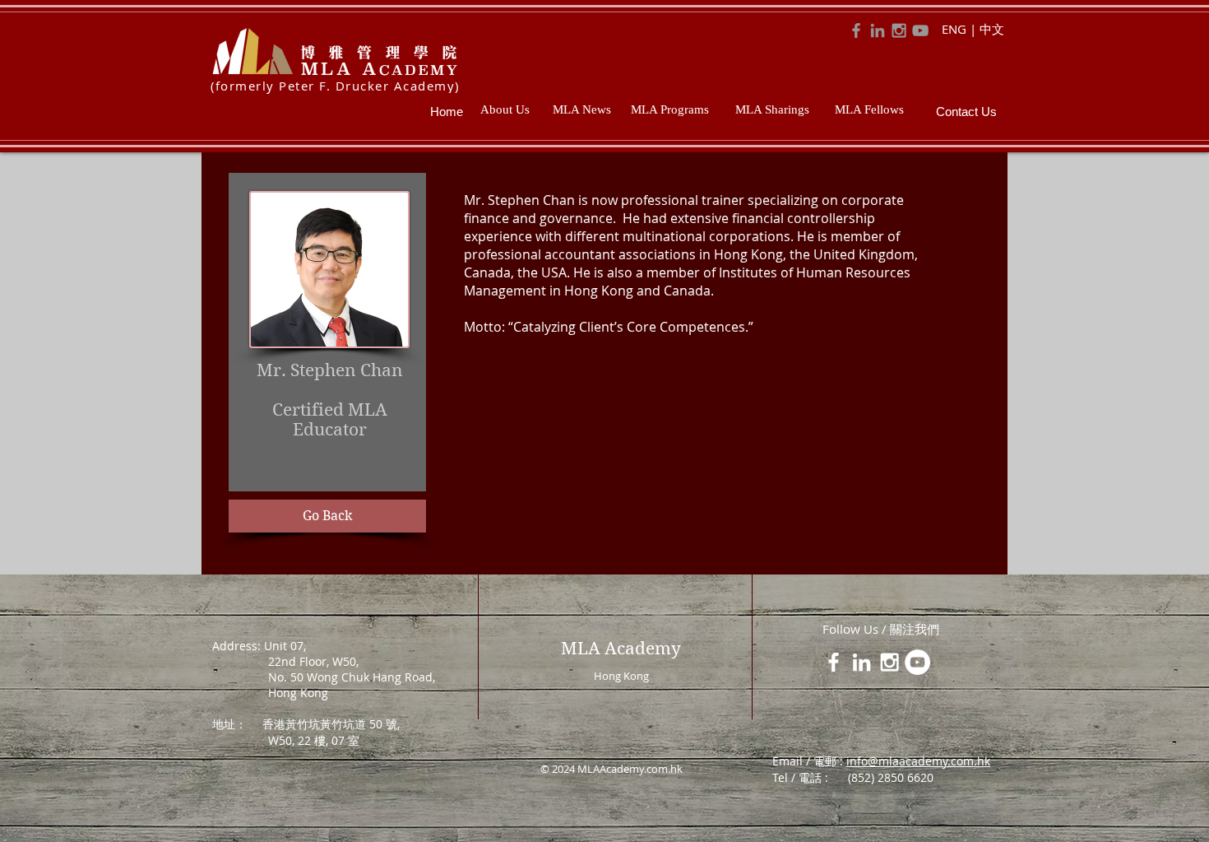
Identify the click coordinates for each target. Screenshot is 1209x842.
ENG (954, 29)
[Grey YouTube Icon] (920, 30)
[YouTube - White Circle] (917, 662)
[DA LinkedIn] (877, 30)
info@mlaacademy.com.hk (918, 761)
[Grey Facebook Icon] (856, 30)
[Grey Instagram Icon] (899, 30)
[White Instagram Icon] (889, 662)
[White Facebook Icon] (833, 662)
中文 (992, 29)
